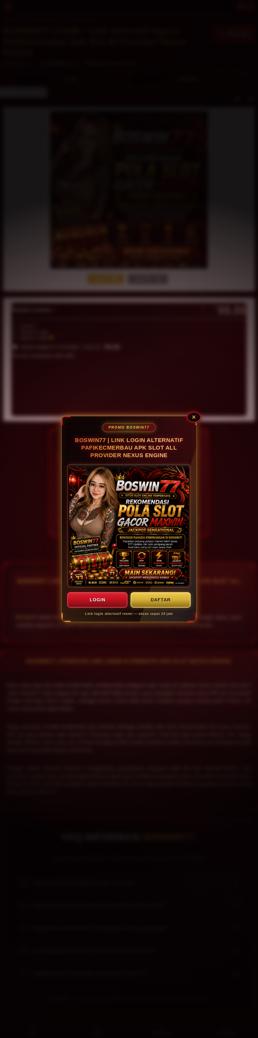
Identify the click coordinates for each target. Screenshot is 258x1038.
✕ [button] (194, 417)
